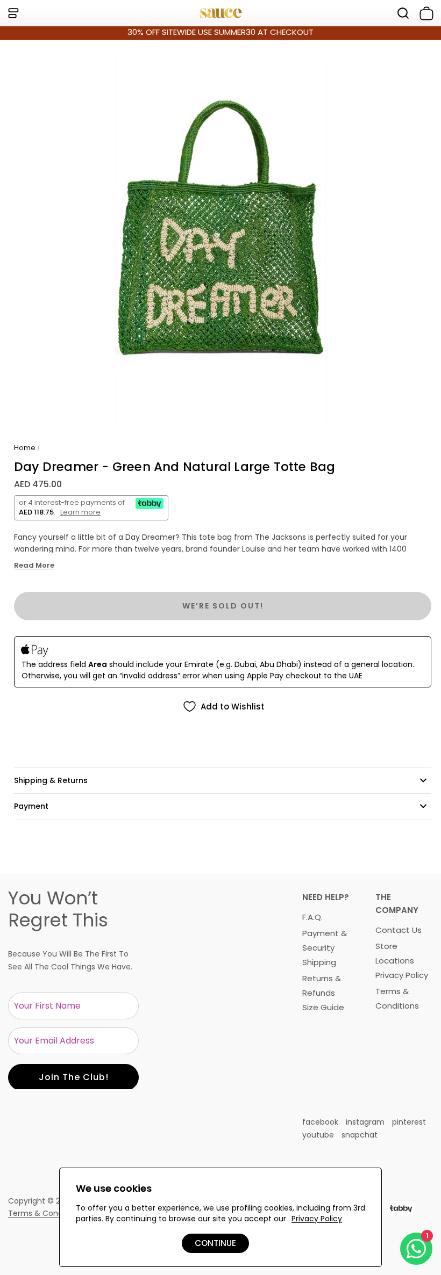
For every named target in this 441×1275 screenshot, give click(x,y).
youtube (318, 1134)
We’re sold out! (223, 605)
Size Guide (323, 1007)
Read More (34, 565)
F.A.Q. (312, 917)
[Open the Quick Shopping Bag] (424, 13)
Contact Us (398, 930)
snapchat (360, 1134)
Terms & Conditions (45, 1213)
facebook (320, 1122)
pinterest (409, 1122)
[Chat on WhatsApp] (416, 1249)
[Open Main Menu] (12, 13)
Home (24, 448)
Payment (31, 806)
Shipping (319, 962)
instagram (365, 1122)
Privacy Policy (401, 975)
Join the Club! (74, 1077)
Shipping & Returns (51, 780)
